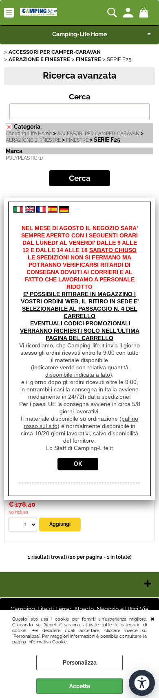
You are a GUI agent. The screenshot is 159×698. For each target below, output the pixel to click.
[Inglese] (29, 210)
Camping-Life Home (79, 34)
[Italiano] (18, 210)
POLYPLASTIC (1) (24, 158)
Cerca (80, 96)
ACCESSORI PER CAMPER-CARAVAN (98, 133)
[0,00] (145, 13)
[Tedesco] (64, 210)
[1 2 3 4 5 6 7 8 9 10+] (24, 525)
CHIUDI (152, 618)
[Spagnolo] (52, 210)
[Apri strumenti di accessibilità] (142, 683)
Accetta (79, 686)
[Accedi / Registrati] (129, 13)
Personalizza (80, 662)
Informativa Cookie (47, 642)
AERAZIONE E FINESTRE (33, 140)
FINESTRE (77, 140)
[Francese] (41, 210)
